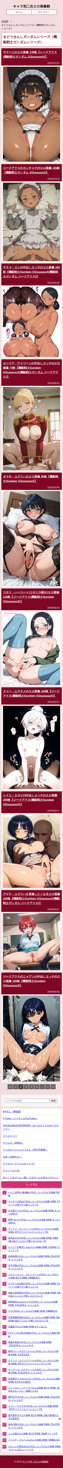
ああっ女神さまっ (12, 1157)
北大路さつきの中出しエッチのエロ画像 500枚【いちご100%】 (34, 1212)
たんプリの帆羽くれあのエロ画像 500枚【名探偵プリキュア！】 (34, 1249)
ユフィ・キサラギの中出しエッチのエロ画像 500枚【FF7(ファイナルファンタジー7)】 (33, 1408)
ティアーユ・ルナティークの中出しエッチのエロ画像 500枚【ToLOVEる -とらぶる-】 (33, 1371)
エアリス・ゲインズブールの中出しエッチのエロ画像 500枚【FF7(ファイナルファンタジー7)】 (33, 1362)
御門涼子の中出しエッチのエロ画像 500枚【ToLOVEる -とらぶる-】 (34, 1398)
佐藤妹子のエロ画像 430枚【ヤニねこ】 (27, 1326)
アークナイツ (10, 1136)
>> (53, 1087)
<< (10, 1087)
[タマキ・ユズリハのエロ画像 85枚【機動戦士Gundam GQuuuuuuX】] (31, 585)
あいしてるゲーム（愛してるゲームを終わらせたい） (31, 1177)
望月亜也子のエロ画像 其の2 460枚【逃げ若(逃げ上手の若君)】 (33, 1417)
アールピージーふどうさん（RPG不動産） (25, 1150)
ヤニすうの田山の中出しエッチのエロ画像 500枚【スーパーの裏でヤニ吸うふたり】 (34, 1203)
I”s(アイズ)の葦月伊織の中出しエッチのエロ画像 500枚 (34, 1334)
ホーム (19, 12)
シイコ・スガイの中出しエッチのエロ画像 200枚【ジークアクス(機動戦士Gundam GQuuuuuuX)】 (30, 800)
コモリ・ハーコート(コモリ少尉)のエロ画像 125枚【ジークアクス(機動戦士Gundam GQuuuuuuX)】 (31, 597)
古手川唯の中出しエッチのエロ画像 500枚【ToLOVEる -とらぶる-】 (34, 1267)
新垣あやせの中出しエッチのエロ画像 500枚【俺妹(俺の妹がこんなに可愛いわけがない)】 (33, 1239)
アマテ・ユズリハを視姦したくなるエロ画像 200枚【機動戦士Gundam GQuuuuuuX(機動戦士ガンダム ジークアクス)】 (31, 898)
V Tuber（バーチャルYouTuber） (20, 1118)
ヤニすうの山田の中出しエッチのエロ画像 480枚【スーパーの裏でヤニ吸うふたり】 (34, 1285)
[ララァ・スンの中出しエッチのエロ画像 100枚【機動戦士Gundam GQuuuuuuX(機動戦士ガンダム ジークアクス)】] (31, 356)
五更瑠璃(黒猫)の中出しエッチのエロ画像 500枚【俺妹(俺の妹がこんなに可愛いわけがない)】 (34, 1319)
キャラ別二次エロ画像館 (31, 6)
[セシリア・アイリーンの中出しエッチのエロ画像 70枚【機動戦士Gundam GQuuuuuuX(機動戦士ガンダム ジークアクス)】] (31, 469)
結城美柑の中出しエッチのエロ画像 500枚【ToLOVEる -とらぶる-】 (34, 1258)
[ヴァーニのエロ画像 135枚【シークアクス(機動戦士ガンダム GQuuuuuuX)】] (31, 161)
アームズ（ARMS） (13, 1143)
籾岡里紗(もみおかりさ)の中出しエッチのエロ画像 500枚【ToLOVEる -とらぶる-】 (33, 1303)
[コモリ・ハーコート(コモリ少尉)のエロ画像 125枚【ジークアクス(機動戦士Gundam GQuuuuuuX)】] (31, 684)
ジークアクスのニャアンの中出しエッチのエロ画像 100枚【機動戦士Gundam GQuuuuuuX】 (31, 981)
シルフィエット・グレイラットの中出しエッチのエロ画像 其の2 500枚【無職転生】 (33, 1276)
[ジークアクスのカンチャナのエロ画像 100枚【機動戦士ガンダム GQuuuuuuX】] (31, 260)
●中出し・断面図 (12, 1111)
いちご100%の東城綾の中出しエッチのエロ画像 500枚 (33, 1194)
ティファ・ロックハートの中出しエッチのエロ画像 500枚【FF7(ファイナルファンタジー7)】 (33, 1230)
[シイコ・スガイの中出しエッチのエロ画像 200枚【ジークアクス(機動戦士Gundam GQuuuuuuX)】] (31, 887)
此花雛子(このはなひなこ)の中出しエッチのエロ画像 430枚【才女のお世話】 (34, 1380)
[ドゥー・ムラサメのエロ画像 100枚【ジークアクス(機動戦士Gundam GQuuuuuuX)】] (31, 788)
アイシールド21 (11, 1170)
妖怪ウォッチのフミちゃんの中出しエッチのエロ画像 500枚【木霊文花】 (33, 1353)
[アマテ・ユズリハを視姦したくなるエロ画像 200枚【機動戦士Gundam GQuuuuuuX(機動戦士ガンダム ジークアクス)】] (31, 969)
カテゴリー (44, 12)
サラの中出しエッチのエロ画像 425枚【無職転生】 (33, 1311)
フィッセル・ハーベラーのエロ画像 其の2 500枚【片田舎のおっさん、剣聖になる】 (34, 1389)
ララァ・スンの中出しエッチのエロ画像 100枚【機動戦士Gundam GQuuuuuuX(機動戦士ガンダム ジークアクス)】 (31, 272)
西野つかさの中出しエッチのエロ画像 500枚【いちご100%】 (34, 1221)
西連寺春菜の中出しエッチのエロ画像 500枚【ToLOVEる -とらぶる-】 (30, 1344)
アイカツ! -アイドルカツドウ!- (19, 1163)
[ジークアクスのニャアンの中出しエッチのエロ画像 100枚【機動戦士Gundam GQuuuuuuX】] (31, 1081)
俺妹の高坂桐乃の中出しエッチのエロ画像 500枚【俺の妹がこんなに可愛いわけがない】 (34, 1294)
